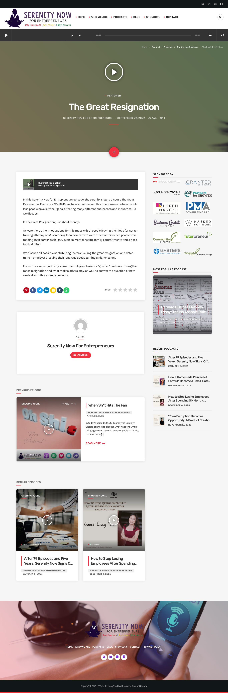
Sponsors (153, 17)
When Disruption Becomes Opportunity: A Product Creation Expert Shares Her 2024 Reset (189, 418)
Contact (172, 17)
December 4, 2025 (100, 574)
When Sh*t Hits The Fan (107, 405)
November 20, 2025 (179, 425)
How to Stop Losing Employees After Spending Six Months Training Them (113, 563)
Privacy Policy (152, 646)
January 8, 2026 (33, 574)
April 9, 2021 (167, 323)
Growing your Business (187, 47)
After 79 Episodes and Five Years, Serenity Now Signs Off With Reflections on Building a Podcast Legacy (48, 565)
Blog (136, 17)
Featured (156, 47)
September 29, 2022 (131, 118)
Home (82, 17)
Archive (80, 355)
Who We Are (99, 17)
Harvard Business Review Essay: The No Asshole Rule (183, 309)
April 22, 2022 (95, 416)
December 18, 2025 (179, 385)
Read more (95, 443)
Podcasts (120, 17)
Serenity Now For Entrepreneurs (87, 118)
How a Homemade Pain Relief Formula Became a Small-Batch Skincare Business (189, 379)
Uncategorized (32, 544)
